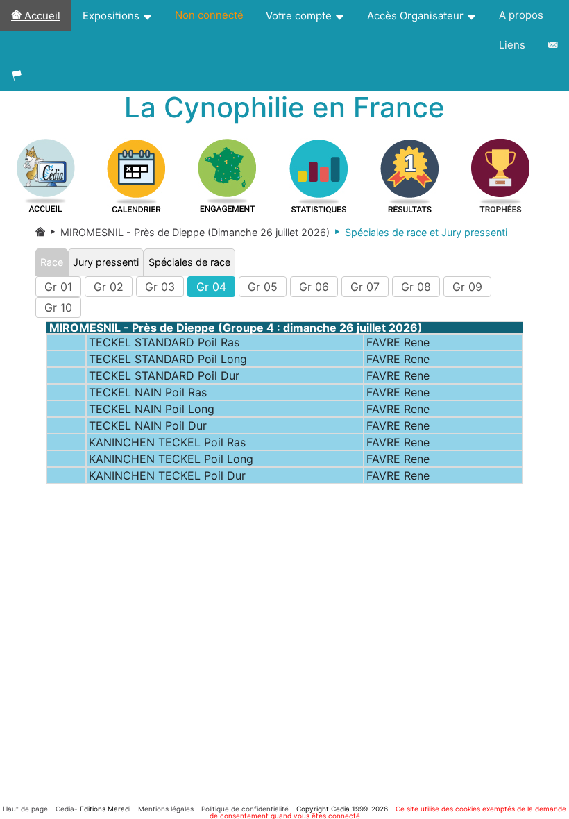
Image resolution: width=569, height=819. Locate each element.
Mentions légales (166, 808)
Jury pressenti (106, 262)
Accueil (41, 15)
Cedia (65, 808)
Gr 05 (263, 287)
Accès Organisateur (416, 15)
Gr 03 (160, 287)
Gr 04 (211, 287)
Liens (512, 44)
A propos (521, 15)
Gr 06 (314, 287)
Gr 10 (58, 307)
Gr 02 (109, 287)
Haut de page (25, 808)
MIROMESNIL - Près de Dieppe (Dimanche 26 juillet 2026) (187, 232)
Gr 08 (416, 287)
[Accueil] (40, 232)
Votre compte (300, 15)
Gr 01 (58, 287)
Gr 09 (467, 287)
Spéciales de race (189, 262)
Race (51, 262)
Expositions (112, 15)
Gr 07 (365, 287)
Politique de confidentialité (245, 808)
